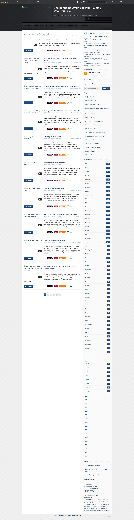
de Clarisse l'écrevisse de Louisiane (99, 510)
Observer (87, 218)
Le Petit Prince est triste (91, 488)
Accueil (27, 25)
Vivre (86, 242)
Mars (87, 383)
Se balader (88, 352)
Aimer (86, 246)
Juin (87, 371)
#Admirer (79, 242)
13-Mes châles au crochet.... (92, 143)
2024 (86, 400)
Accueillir (87, 230)
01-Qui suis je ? (89, 97)
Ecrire (86, 336)
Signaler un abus (69, 519)
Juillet (87, 367)
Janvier (88, 391)
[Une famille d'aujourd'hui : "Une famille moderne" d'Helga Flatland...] (33, 270)
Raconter (87, 183)
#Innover (79, 112)
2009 (86, 456)
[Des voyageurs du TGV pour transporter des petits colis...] (33, 112)
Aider (86, 289)
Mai (87, 375)
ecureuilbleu (35, 519)
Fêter (86, 203)
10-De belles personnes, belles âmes (95, 132)
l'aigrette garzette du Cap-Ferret (94, 506)
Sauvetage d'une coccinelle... (53, 137)
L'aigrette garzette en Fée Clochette (94, 493)
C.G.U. (77, 519)
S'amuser (87, 171)
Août (87, 363)
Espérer (87, 328)
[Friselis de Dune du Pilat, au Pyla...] (33, 242)
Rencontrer (88, 344)
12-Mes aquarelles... (90, 140)
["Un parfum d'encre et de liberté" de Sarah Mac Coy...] (33, 216)
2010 (86, 452)
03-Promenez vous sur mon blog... (94, 104)
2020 (86, 415)
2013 (86, 441)
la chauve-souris (97, 504)
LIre (86, 261)
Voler (86, 320)
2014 (86, 437)
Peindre (87, 293)
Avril (87, 379)
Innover (87, 258)
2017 (86, 426)
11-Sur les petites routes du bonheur (94, 136)
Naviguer (87, 254)
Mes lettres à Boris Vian (91, 495)
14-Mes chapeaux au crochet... (93, 147)
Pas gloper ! (88, 250)
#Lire (79, 62)
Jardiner (87, 191)
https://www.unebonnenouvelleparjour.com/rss (99, 74)
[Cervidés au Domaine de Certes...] (33, 190)
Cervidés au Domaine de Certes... (54, 188)
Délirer (87, 285)
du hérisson (106, 504)
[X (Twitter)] (80, 2)
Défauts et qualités (90, 490)
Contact (85, 25)
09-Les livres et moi (90, 128)
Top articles (54, 519)
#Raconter (78, 35)
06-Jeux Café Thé (90, 117)
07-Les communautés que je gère (94, 121)
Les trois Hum (89, 484)
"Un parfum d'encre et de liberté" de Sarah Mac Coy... (61, 214)
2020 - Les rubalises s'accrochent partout (96, 492)
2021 (86, 411)
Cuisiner (87, 207)
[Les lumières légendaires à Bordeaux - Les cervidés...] (33, 88)
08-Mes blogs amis (90, 125)
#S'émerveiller (77, 88)
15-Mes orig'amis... (90, 151)
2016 (86, 430)
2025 (86, 396)
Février (88, 387)
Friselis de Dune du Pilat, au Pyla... (55, 240)
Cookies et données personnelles (88, 519)
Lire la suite (28, 50)
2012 (86, 445)
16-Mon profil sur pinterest (92, 155)
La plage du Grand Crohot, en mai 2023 (95, 49)
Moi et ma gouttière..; (45, 34)
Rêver (86, 273)
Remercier (88, 210)
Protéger (87, 222)
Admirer (87, 175)
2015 (86, 433)
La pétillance (88, 482)
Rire (86, 234)
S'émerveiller (88, 195)
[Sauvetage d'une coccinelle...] (33, 138)
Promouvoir (88, 269)
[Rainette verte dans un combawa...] (33, 164)
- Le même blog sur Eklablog (92, 465)
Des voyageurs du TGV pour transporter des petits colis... (62, 111)
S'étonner (87, 214)
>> (59, 294)
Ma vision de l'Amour (90, 497)
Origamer (87, 316)
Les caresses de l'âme (91, 486)
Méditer (87, 348)
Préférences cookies (104, 519)
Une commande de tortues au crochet (95, 43)
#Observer (78, 138)
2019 (86, 418)
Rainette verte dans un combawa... (55, 162)
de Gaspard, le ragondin (95, 508)
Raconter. (87, 309)
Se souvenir (88, 324)
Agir (86, 281)
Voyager (87, 226)
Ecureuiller (88, 238)
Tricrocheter (88, 199)
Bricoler (87, 301)
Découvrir (87, 179)
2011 (86, 448)
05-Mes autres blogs (90, 113)
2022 (86, 407)
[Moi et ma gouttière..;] (31, 34)
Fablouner (88, 297)
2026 (86, 361)
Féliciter (87, 332)
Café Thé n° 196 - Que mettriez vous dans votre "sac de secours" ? (56, 25)
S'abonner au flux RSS (95, 72)
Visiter (87, 265)
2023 (86, 403)
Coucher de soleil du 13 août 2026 (94, 58)
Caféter (87, 167)
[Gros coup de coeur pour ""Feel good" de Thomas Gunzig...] (33, 62)
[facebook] (77, 2)
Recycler (87, 312)
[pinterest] (83, 2)
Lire (86, 163)
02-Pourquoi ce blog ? (91, 100)
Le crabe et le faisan (100, 499)
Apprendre (88, 340)
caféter (87, 305)
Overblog (78, 515)
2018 (86, 422)
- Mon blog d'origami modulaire (93, 475)
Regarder (87, 187)
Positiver (87, 277)
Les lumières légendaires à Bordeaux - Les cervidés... (61, 86)
